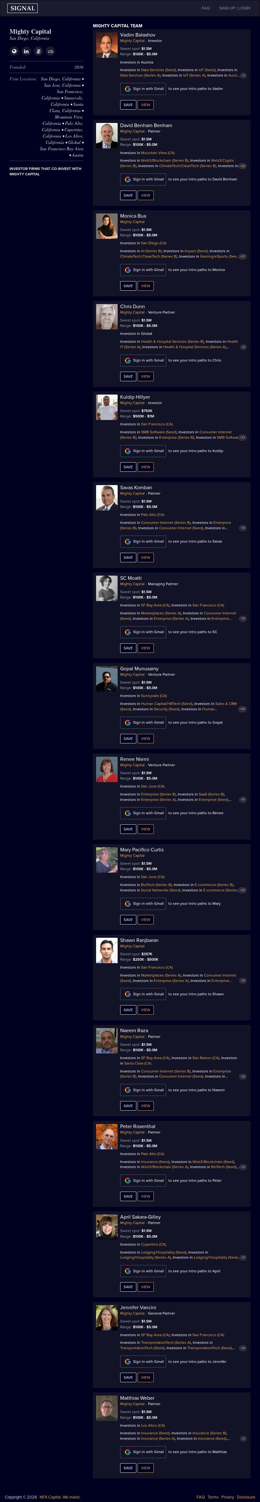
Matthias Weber (137, 1398)
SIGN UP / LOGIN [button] (234, 8)
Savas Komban (136, 487)
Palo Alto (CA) (152, 514)
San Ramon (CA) (205, 1058)
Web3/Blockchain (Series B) (164, 160)
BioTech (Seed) (224, 1167)
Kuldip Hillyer (135, 397)
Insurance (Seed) (155, 1162)
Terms (213, 1497)
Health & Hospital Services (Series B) (172, 341)
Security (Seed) (166, 709)
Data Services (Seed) (158, 70)
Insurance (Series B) (209, 1433)
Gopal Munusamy (139, 669)
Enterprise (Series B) (176, 437)
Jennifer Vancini (138, 1307)
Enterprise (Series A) (171, 618)
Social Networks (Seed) (160, 890)
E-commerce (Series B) (214, 885)
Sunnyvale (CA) (154, 695)
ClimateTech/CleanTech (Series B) (187, 166)
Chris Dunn (132, 306)
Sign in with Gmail (148, 88)
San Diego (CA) (153, 243)
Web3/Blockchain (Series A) (164, 1167)
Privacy (227, 1497)
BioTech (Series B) (156, 885)
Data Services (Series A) (140, 75)
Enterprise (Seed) (213, 799)
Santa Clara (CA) (137, 1063)
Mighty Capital (132, 40)
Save (128, 105)
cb (50, 51)
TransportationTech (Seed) (142, 1348)
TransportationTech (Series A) (166, 1342)
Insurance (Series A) (158, 1438)
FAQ (201, 1497)
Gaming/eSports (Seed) (220, 256)
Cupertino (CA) (153, 1244)
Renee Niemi (134, 759)
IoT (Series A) (194, 75)
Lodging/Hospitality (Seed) (163, 1252)
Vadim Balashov (137, 35)
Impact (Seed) (196, 251)
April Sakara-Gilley (140, 1217)
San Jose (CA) (153, 786)
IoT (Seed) (207, 70)
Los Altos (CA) (153, 1425)
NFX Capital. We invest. (60, 1497)
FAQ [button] (206, 8)
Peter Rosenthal (137, 1126)
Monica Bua (133, 216)
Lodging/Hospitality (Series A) (145, 1257)
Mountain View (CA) (158, 153)
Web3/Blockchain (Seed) (213, 1162)
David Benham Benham (146, 125)
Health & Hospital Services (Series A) (194, 347)
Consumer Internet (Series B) (166, 522)
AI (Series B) (151, 251)
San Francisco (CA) (157, 424)
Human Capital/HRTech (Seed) (166, 703)
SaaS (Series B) (211, 794)
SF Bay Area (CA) (155, 605)
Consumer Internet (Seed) (181, 528)
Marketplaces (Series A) (161, 613)
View (145, 105)
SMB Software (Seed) (159, 432)
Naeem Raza (134, 1030)
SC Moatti (131, 578)
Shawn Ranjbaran (139, 940)
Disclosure (246, 1497)
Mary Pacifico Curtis (142, 850)
